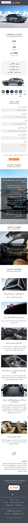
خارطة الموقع (7, 513)
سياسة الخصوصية (18, 505)
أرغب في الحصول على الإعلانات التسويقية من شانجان (15, 154)
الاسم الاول (24, 113)
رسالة (25, 141)
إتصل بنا (6, 502)
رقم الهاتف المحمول (22, 134)
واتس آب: (17, 513)
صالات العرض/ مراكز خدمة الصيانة (17, 502)
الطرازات (11, 499)
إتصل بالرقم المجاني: (14, 510)
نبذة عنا (17, 499)
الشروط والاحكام (9, 505)
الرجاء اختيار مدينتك (22, 107)
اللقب (25, 120)
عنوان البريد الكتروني (22, 127)
